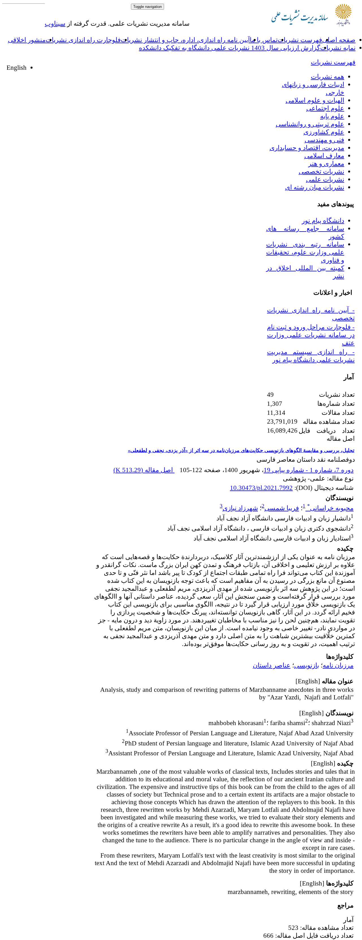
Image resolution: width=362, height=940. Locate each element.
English (17, 67)
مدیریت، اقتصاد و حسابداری (307, 147)
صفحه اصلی (338, 39)
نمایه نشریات (337, 47)
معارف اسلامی (324, 155)
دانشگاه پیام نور (323, 220)
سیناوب (55, 23)
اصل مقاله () (143, 470)
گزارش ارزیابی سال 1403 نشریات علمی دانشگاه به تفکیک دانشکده (229, 47)
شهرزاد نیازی (240, 508)
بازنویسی (306, 665)
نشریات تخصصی (321, 171)
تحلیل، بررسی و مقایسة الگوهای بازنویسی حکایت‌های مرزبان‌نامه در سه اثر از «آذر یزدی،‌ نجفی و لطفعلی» (241, 450)
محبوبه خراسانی (330, 508)
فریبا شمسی (281, 508)
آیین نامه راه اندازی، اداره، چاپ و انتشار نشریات (185, 39)
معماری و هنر (326, 163)
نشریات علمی (325, 179)
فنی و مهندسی (324, 139)
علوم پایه (332, 116)
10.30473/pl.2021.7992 (261, 487)
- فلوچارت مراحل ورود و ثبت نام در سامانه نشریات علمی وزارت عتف (311, 334)
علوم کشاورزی (323, 132)
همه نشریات (327, 76)
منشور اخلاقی (27, 39)
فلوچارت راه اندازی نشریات (83, 39)
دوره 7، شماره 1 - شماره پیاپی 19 (309, 470)
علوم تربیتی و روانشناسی (310, 124)
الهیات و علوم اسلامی (315, 100)
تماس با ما (263, 39)
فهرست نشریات (299, 39)
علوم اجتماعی (325, 108)
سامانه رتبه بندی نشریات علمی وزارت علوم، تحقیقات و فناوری (305, 252)
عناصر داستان (271, 665)
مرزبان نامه (338, 665)
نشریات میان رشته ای (314, 187)
